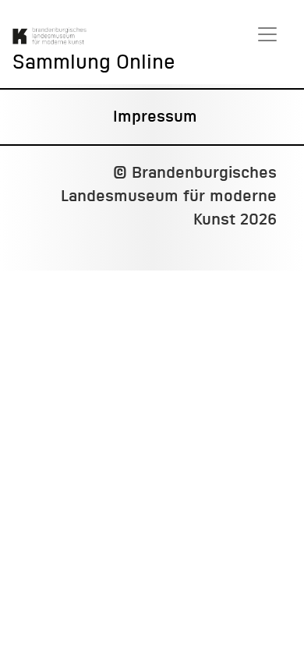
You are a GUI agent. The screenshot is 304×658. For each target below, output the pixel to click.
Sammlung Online (93, 63)
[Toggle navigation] (267, 34)
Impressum (155, 117)
